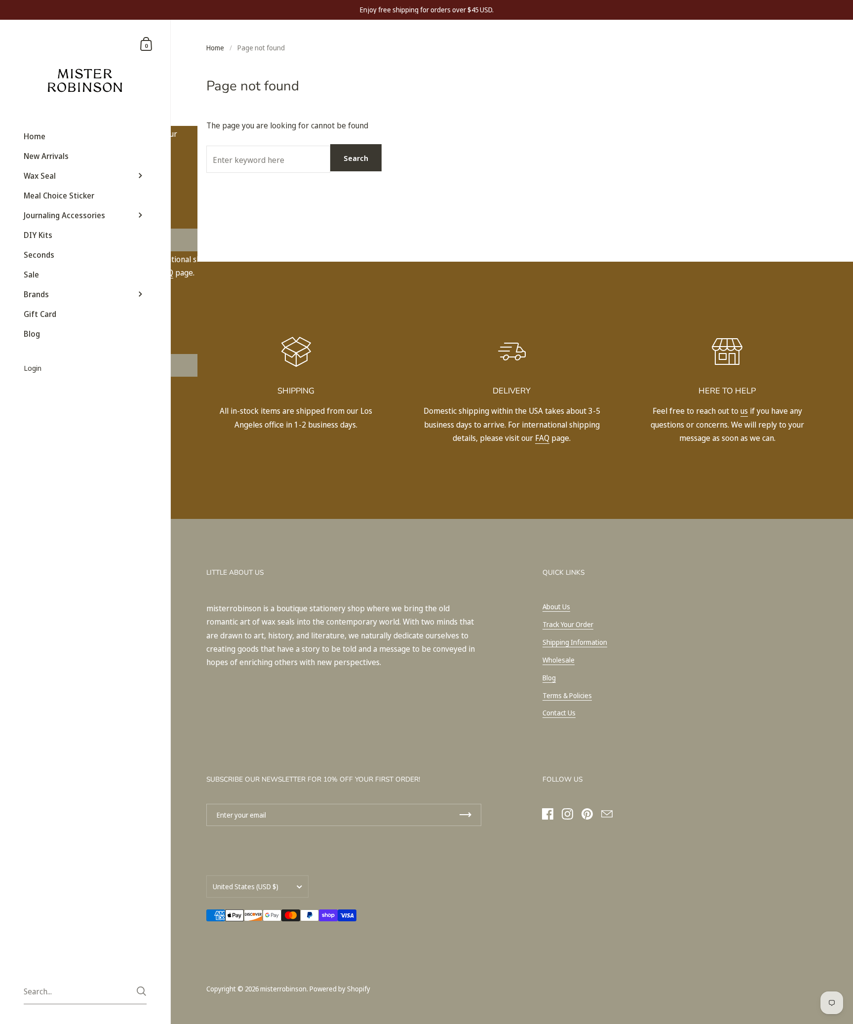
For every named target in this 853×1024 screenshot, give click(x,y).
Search (356, 158)
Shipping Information (575, 642)
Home (215, 47)
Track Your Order (568, 624)
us (744, 410)
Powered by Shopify (340, 988)
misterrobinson (283, 988)
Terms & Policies (567, 695)
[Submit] (141, 991)
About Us (556, 606)
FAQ (542, 438)
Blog (549, 677)
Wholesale (559, 660)
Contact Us (559, 712)
